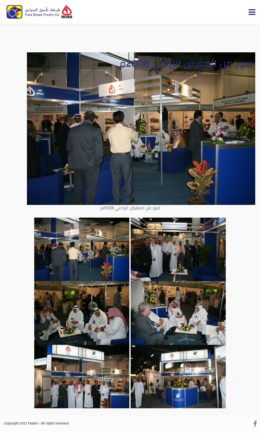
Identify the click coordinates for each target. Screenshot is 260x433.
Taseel (33, 423)
